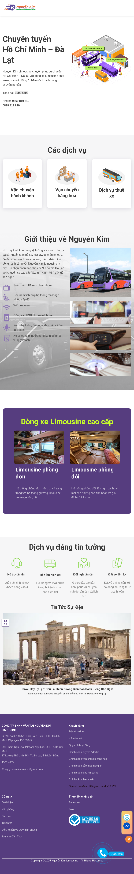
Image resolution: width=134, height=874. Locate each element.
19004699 (117, 853)
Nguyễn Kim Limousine (64, 860)
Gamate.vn (75, 786)
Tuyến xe (7, 822)
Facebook (74, 802)
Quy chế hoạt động (79, 745)
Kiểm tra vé (75, 738)
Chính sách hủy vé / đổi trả (84, 752)
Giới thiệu (7, 802)
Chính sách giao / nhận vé (83, 772)
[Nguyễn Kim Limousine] (20, 8)
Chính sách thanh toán (81, 779)
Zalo (71, 809)
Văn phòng (8, 809)
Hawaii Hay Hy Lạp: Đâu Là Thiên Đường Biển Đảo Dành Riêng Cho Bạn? (67, 689)
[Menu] (129, 7)
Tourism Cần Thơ (12, 836)
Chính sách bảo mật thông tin (85, 765)
